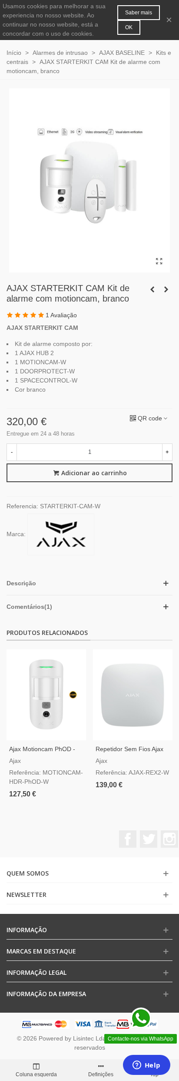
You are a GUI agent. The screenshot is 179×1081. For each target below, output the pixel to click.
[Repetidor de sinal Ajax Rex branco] (152, 289)
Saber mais (138, 13)
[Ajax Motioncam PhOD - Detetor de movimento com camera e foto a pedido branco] (46, 694)
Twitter (148, 839)
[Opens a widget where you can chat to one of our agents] (146, 1066)
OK (129, 27)
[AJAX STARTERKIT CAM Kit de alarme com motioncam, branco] (159, 261)
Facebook (127, 839)
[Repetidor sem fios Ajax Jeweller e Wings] (132, 694)
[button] (89, 583)
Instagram (169, 839)
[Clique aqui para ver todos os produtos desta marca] (60, 534)
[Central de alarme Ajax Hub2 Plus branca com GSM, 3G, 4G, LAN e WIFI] (165, 289)
